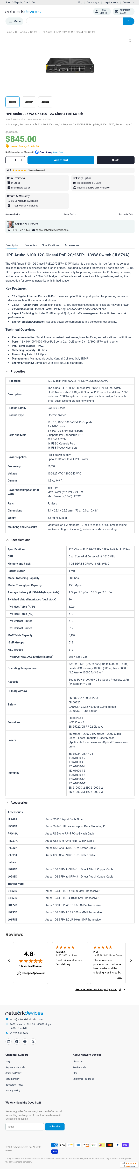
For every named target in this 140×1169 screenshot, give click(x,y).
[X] (33, 1045)
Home (8, 32)
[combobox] (79, 21)
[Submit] (126, 21)
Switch (33, 32)
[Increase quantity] (22, 163)
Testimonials (78, 1070)
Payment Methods (15, 1070)
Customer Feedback (82, 1082)
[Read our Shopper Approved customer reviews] (126, 1164)
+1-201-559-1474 (20, 233)
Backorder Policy (124, 217)
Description (12, 248)
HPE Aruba (21, 32)
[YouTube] (25, 1045)
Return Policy (68, 217)
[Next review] (128, 964)
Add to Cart (60, 163)
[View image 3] (45, 101)
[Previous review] (9, 964)
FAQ (7, 1064)
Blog (80, 2)
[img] (31, 964)
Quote (113, 163)
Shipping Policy (12, 217)
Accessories (72, 248)
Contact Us (126, 2)
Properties (31, 248)
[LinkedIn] (8, 1045)
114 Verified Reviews (30, 969)
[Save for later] (127, 41)
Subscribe (53, 1129)
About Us (76, 1064)
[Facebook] (17, 1045)
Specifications (50, 248)
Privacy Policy (12, 1093)
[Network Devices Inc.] (46, 11)
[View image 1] (12, 101)
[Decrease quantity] (9, 163)
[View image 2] (29, 101)
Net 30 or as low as (34, 155)
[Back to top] (7, 374)
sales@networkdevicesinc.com (52, 233)
